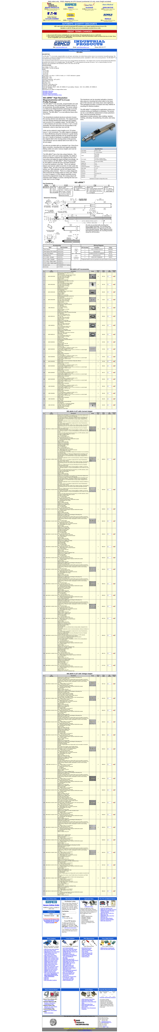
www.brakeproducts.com (106, 1021)
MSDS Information (48, 1012)
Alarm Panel (84, 1006)
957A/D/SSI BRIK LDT (68, 974)
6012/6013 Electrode (87, 948)
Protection (84, 1009)
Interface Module (105, 912)
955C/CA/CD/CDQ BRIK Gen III (70, 960)
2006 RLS (46, 979)
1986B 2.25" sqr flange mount (51, 958)
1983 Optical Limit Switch (50, 955)
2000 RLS (46, 977)
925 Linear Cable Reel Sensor (70, 949)
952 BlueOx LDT (67, 953)
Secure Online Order (51, 905)
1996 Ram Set (104, 917)
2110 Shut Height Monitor (107, 918)
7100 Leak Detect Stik (87, 953)
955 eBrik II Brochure (48, 91)
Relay (83, 1003)
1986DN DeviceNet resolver (50, 961)
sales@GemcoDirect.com (83, 47)
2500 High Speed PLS (106, 920)
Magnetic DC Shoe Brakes (50, 1006)
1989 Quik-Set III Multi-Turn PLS (108, 909)
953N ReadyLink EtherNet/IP (70, 955)
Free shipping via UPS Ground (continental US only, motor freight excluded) (51, 921)
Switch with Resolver (49, 954)
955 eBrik (65, 958)
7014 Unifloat (85, 951)
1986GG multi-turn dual (49, 965)
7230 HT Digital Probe (87, 954)
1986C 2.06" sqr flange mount (51, 959)
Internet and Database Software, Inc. (85, 1030)
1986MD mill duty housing (50, 970)
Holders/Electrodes (86, 949)
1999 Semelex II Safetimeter (107, 948)
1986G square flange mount (50, 964)
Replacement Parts (49, 1004)
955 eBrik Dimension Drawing (50, 93)
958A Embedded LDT (68, 980)
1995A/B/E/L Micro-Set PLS (107, 915)
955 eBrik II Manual (47, 92)
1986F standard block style (50, 967)
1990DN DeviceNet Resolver (107, 910)
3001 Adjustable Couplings (50, 980)
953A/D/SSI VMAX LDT (68, 954)
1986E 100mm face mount (50, 962)
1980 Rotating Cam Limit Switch (52, 951)
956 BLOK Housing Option (69, 967)
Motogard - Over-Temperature (89, 1007)
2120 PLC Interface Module (107, 919)
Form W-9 (105, 1025)
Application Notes (89, 906)
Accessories (66, 975)
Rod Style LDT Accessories (69, 976)
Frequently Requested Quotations (108, 997)
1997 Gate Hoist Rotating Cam (51, 972)
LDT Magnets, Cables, (68, 977)
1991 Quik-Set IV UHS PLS (107, 913)
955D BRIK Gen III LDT (68, 961)
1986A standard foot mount (50, 956)
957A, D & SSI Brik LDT (69, 972)
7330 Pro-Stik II (85, 956)
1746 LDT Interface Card (106, 908)
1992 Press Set (104, 914)
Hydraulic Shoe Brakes (49, 1003)
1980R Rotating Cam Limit (50, 953)
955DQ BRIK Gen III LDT (69, 962)
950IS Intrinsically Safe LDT (69, 950)
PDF (107, 1026)
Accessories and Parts (68, 979)
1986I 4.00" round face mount (51, 966)
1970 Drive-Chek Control (50, 950)
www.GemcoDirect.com (61, 47)
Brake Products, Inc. (87, 1029)
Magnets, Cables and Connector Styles (52, 95)
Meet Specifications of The (51, 975)
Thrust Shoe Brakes (49, 1000)
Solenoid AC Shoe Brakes (50, 1010)
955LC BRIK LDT (67, 964)
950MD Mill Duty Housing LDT (70, 951)
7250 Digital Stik (86, 955)
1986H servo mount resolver (51, 969)
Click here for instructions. (70, 927)
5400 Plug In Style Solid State (89, 1001)
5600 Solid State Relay (87, 1004)
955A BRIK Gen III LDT (68, 959)
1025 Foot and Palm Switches (108, 949)
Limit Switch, (50, 974)
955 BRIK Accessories (68, 966)
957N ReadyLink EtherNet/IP (70, 970)
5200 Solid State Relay (87, 1000)
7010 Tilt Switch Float (87, 950)
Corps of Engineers (49, 976)
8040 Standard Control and (88, 1005)
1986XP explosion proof (50, 971)
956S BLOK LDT (67, 969)
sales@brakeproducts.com (106, 1022)
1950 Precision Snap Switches (51, 949)
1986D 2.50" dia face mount (50, 960)
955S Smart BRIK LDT (68, 965)
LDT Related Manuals (68, 948)
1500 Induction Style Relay (88, 999)
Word (104, 1026)
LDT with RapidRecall (68, 956)
